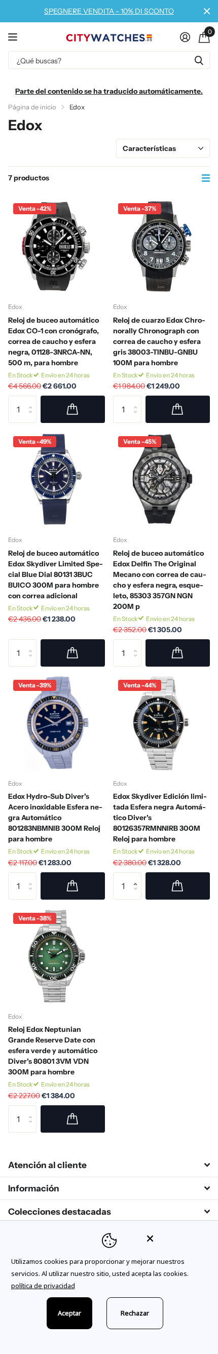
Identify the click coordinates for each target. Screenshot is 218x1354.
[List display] (206, 178)
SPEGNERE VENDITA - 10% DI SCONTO (109, 11)
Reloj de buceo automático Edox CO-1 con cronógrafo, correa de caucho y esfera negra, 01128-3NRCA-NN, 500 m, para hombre (53, 341)
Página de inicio (32, 107)
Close (207, 11)
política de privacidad (43, 1285)
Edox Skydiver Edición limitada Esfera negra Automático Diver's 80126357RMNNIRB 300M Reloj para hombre (160, 817)
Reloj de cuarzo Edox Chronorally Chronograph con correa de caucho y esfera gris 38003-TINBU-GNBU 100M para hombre (159, 341)
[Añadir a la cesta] (73, 409)
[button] (138, 876)
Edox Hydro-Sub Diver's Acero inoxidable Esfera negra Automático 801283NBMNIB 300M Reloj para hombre (55, 817)
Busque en (199, 60)
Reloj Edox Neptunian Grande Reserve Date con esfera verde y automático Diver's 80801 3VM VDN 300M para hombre (52, 1050)
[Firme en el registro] (184, 37)
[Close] (175, 1238)
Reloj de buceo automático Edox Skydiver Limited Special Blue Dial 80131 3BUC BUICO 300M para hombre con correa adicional (55, 574)
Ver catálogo (14, 36)
